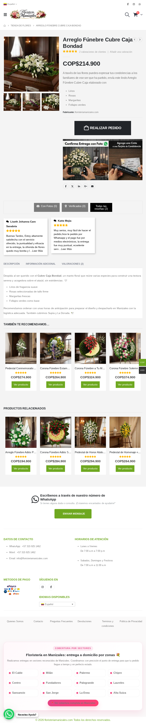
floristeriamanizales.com (86, 112)
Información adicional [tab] (41, 264)
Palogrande (87, 682)
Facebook (66, 186)
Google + (85, 186)
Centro (16, 682)
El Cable (17, 672)
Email (92, 186)
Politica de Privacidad (131, 621)
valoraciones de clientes (92, 52)
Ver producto (21, 384)
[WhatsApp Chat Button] (9, 714)
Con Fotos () (48, 206)
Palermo (85, 672)
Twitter (72, 186)
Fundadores (53, 682)
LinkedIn (79, 186)
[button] (6, 15)
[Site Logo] (28, 14)
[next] (139, 39)
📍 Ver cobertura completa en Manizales (73, 703)
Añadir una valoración (121, 52)
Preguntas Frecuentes (61, 621)
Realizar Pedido (105, 128)
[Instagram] (133, 4)
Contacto (38, 621)
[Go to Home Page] (5, 25)
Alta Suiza (119, 692)
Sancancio (18, 692)
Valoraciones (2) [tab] (73, 264)
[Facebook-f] (51, 587)
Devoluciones (85, 621)
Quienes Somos (15, 621)
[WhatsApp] (139, 4)
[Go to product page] (20, 348)
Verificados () (76, 206)
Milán (49, 672)
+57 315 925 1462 (31, 546)
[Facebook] (127, 4)
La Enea (85, 692)
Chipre (117, 672)
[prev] (134, 39)
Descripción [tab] (12, 264)
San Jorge (52, 692)
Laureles (118, 682)
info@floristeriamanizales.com (32, 558)
